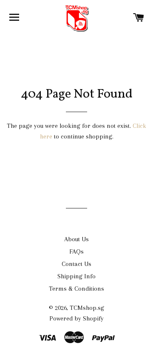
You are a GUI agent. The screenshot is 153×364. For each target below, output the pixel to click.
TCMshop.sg (87, 308)
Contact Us (76, 264)
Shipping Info (76, 276)
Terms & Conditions (76, 288)
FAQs (76, 251)
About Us (76, 239)
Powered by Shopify (76, 318)
